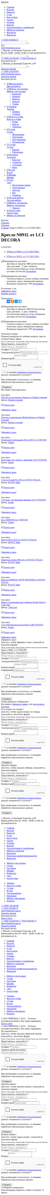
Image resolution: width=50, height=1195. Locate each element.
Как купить (12, 17)
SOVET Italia (14, 482)
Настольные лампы (21, 185)
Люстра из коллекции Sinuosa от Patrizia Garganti (24, 397)
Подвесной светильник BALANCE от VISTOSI (23, 440)
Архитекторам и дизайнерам (20, 27)
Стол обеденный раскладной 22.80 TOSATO (22, 625)
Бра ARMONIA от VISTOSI (14, 520)
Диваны (10, 883)
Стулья (10, 888)
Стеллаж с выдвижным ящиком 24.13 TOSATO (23, 500)
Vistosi (11, 442)
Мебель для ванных (16, 898)
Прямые (16, 111)
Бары (14, 167)
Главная (10, 7)
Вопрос (4, 1156)
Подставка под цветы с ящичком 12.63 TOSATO (24, 460)
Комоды (16, 99)
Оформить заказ (8, 291)
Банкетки (16, 94)
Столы (10, 865)
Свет (9, 876)
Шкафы (10, 871)
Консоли (16, 160)
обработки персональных (29, 372)
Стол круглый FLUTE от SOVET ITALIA (21, 480)
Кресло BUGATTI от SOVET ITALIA (19, 540)
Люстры (16, 190)
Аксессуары (12, 878)
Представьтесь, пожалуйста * (15, 344)
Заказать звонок (8, 913)
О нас (9, 15)
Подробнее (31, 271)
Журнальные (18, 134)
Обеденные (17, 137)
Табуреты (16, 127)
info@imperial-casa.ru (11, 48)
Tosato (11, 462)
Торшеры (16, 195)
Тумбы (15, 104)
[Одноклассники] (12, 301)
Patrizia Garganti (15, 400)
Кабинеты (11, 873)
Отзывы (10, 22)
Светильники (18, 187)
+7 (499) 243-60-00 (9, 71)
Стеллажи (17, 165)
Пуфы (15, 122)
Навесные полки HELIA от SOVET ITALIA (22, 560)
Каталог (10, 9)
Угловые (16, 114)
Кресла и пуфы (14, 885)
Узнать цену (9, 405)
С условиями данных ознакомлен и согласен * (21, 373)
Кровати (16, 96)
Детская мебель (14, 893)
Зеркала (16, 101)
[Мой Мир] (16, 301)
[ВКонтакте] (8, 301)
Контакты (11, 32)
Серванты (17, 162)
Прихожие (12, 896)
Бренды (10, 25)
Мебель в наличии (15, 30)
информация (7, 670)
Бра (14, 192)
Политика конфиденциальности (22, 856)
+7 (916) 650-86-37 (9, 40)
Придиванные (19, 139)
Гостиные (11, 868)
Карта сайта (6, 918)
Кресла (15, 124)
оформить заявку (20, 704)
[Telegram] (20, 301)
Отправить (6, 387)
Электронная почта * (11, 352)
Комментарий (7, 358)
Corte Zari (12, 607)
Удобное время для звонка (13, 1050)
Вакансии (11, 35)
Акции (10, 20)
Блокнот (11, 901)
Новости (11, 12)
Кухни (10, 891)
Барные (15, 149)
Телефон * (6, 349)
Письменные (18, 142)
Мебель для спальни (16, 863)
